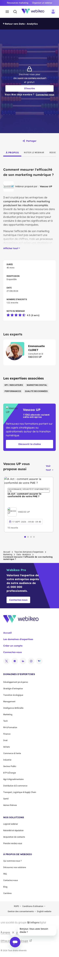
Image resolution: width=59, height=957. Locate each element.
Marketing (7, 554)
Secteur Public (9, 766)
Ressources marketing (17, 3)
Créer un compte (12, 645)
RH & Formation (10, 727)
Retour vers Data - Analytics (21, 23)
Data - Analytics (24, 554)
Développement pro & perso (15, 682)
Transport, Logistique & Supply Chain (19, 792)
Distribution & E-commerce (15, 786)
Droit (5, 740)
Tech (5, 721)
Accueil (6, 552)
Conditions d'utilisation (32, 906)
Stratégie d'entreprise (13, 689)
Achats (6, 747)
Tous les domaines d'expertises (28, 552)
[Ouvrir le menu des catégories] (7, 11)
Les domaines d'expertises (18, 639)
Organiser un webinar (42, 3)
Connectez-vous (12, 652)
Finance (6, 734)
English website (44, 911)
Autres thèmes (10, 805)
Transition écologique (13, 695)
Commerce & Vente (12, 753)
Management (9, 701)
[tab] (12, 152)
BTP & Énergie (9, 773)
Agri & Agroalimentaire (13, 779)
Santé (6, 799)
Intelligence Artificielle (13, 708)
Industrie (7, 760)
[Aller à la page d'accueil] (35, 12)
